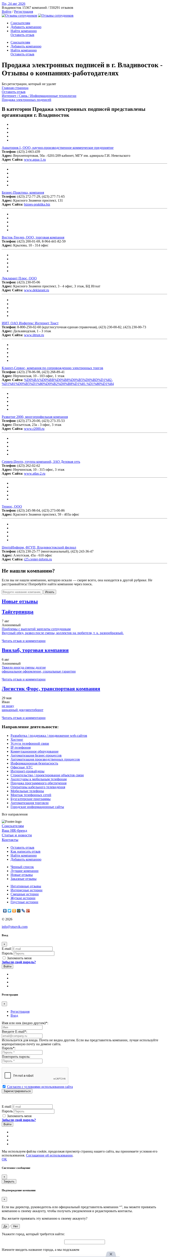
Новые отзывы (22, 875)
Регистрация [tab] (20, 1011)
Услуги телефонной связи (30, 743)
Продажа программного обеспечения (38, 783)
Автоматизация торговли (30, 803)
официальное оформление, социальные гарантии (39, 671)
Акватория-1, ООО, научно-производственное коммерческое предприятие (58, 148)
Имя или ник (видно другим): (25, 1023)
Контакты (10, 839)
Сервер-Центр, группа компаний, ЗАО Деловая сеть (41, 461)
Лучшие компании (25, 871)
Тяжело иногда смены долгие (24, 667)
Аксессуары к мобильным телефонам (39, 779)
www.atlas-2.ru (34, 473)
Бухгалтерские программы (31, 799)
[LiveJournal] (23, 911)
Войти (6, 11)
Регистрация (23, 11)
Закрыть (9, 1181)
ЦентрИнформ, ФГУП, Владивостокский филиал (39, 547)
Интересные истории (26, 890)
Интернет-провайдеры (27, 771)
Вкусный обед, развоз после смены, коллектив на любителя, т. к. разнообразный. (63, 633)
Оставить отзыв (22, 35)
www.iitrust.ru (34, 335)
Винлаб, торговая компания (35, 650)
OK (4, 1159)
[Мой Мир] (19, 911)
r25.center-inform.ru (38, 559)
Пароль (7, 953)
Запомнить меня (18, 958)
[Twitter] (9, 911)
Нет (15, 1226)
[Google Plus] (28, 911)
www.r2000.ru (34, 429)
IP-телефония (21, 747)
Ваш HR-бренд (14, 830)
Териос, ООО (12, 506)
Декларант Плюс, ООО (19, 278)
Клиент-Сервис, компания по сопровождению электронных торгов (52, 368)
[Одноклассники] (14, 911)
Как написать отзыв (25, 851)
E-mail (6, 949)
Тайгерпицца (17, 612)
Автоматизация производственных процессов (45, 759)
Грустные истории (24, 902)
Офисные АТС (22, 767)
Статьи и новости (17, 835)
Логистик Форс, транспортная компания (51, 688)
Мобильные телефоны (27, 791)
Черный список (22, 867)
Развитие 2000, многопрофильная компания (35, 417)
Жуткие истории (23, 898)
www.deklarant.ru (36, 290)
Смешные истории (25, 894)
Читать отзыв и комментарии (24, 641)
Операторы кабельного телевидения (38, 787)
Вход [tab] (14, 1015)
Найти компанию (24, 31)
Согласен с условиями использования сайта (40, 1087)
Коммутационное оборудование (35, 751)
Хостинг (17, 739)
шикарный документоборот (22, 710)
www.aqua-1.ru (35, 159)
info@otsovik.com (15, 927)
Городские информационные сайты (37, 807)
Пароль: (8, 1048)
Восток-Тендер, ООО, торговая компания (33, 237)
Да (5, 1226)
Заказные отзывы (24, 879)
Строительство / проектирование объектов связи (47, 775)
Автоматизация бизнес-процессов (36, 755)
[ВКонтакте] (5, 911)
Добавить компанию (26, 27)
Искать (49, 592)
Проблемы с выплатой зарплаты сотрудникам (36, 629)
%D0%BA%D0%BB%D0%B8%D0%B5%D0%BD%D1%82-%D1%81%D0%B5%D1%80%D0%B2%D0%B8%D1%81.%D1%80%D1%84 (58, 382)
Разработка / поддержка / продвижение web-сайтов (49, 735)
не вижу (8, 706)
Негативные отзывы (26, 886)
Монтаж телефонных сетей (31, 795)
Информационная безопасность (34, 763)
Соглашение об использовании (49, 1155)
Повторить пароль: (16, 1056)
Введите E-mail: (14, 1031)
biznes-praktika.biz (37, 204)
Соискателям (20, 23)
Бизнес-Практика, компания (23, 192)
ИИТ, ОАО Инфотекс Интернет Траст (30, 323)
